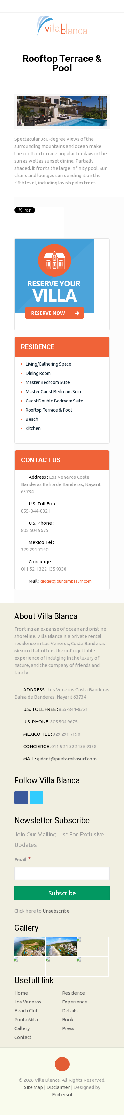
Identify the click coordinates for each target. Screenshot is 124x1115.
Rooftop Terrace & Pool (49, 410)
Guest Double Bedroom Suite (54, 400)
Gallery (22, 1028)
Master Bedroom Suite (48, 382)
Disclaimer (58, 1087)
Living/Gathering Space (48, 364)
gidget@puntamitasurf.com (66, 581)
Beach (32, 419)
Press (68, 1028)
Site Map (33, 1087)
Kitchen (33, 428)
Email (22, 859)
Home (21, 993)
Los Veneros (27, 1001)
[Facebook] (57, 6)
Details (70, 1010)
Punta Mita (26, 1019)
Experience (74, 1001)
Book (67, 1019)
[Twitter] (67, 6)
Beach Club (26, 1010)
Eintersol (62, 1094)
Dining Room (38, 373)
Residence (73, 993)
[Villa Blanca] (62, 27)
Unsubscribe (56, 910)
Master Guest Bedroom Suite (54, 391)
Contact (22, 1037)
